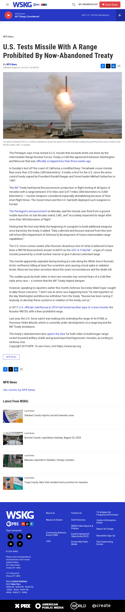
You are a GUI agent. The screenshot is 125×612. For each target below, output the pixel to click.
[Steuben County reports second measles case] (13, 416)
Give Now (111, 4)
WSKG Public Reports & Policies (82, 527)
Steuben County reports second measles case (49, 415)
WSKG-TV (17, 592)
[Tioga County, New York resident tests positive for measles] (13, 483)
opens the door (56, 333)
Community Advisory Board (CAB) (56, 534)
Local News (29, 411)
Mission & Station (54, 520)
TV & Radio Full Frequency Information (107, 513)
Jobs (48, 541)
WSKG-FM (10, 587)
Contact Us (76, 513)
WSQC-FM (24, 590)
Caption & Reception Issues (106, 521)
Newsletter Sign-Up (105, 536)
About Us (50, 513)
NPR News (8, 36)
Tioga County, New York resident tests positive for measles (56, 482)
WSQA (16, 590)
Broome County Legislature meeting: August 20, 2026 (52, 437)
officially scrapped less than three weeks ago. (63, 161)
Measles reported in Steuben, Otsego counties (49, 460)
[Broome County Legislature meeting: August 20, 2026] (13, 438)
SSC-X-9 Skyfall (80, 250)
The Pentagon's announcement (28, 211)
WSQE (9, 590)
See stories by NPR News (19, 390)
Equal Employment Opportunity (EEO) (80, 535)
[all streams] (120, 15)
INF (16, 187)
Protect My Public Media (79, 543)
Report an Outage (105, 529)
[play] (8, 15)
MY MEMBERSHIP (88, 4)
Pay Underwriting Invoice (104, 543)
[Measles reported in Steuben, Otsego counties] (13, 460)
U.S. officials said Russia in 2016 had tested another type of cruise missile (63, 307)
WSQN (8, 592)
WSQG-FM (29, 587)
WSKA (24, 592)
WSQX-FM (19, 587)
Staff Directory (78, 520)
